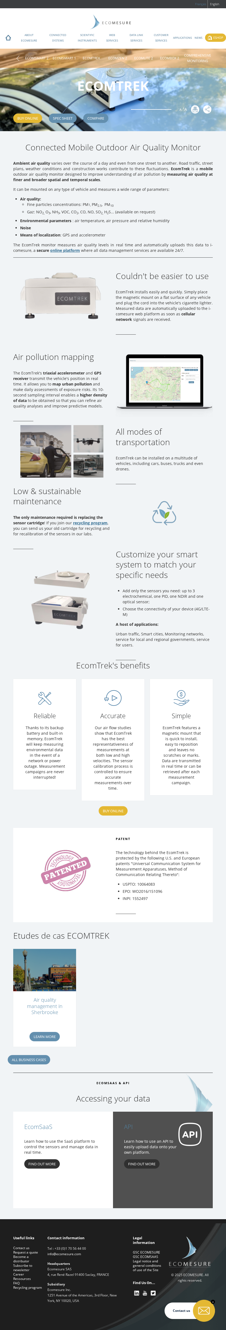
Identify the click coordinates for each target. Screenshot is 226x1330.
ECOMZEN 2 (117, 58)
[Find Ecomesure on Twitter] (153, 1293)
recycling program (90, 522)
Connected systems (57, 37)
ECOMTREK (91, 58)
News (198, 38)
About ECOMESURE (29, 37)
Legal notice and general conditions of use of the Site (147, 1265)
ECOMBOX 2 (169, 58)
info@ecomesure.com (64, 1254)
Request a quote (25, 1252)
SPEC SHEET (62, 118)
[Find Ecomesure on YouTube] (145, 1293)
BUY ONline (113, 810)
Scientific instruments (87, 37)
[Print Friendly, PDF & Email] (195, 109)
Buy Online (27, 118)
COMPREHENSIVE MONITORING (197, 58)
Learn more (45, 1036)
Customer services (161, 37)
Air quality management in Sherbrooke (45, 1006)
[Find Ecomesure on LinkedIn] (137, 1293)
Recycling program (27, 1287)
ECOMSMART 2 (37, 58)
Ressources (22, 1278)
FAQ (16, 1283)
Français (200, 4)
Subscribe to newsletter (22, 1267)
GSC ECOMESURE (146, 1252)
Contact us (21, 1248)
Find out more (42, 1163)
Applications (182, 38)
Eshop (218, 37)
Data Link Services (136, 37)
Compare (95, 118)
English (214, 4)
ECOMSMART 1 (64, 58)
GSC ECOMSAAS (145, 1256)
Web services (112, 37)
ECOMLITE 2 (143, 58)
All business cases (29, 1059)
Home (8, 39)
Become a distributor (21, 1258)
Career (18, 1274)
